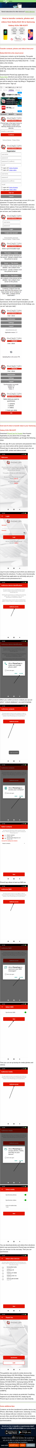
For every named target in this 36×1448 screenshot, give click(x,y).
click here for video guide (14, 31)
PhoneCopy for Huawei (15, 433)
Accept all (14, 1445)
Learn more (4, 1445)
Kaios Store (4, 77)
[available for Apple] (11, 1434)
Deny (22, 1445)
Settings (31, 1445)
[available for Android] (24, 1434)
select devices (30, 11)
